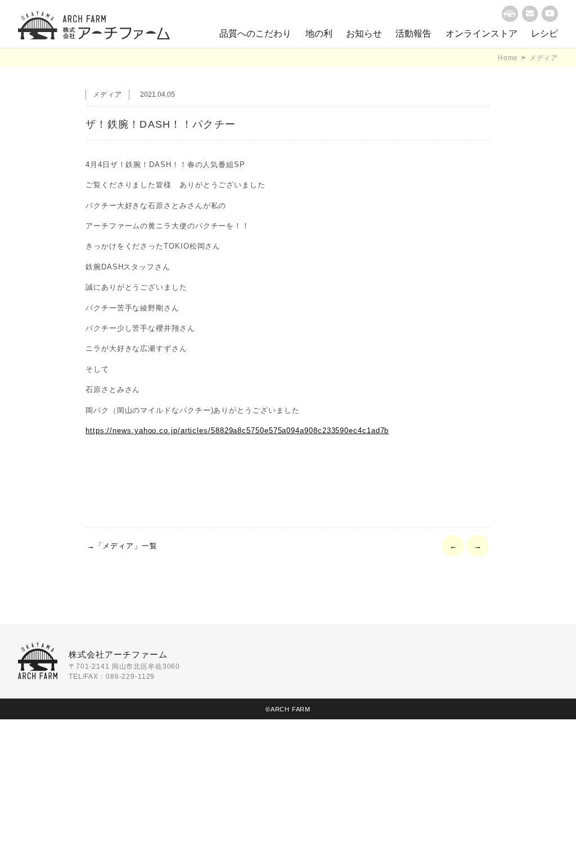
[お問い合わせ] (530, 14)
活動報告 (413, 34)
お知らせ (364, 34)
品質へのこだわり (255, 34)
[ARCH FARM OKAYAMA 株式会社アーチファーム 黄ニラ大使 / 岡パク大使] (94, 25)
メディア (543, 57)
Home (508, 57)
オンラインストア (482, 34)
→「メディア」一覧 (122, 546)
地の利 (318, 34)
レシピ (544, 34)
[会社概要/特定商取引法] (510, 14)
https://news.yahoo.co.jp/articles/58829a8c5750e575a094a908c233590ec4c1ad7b (237, 430)
